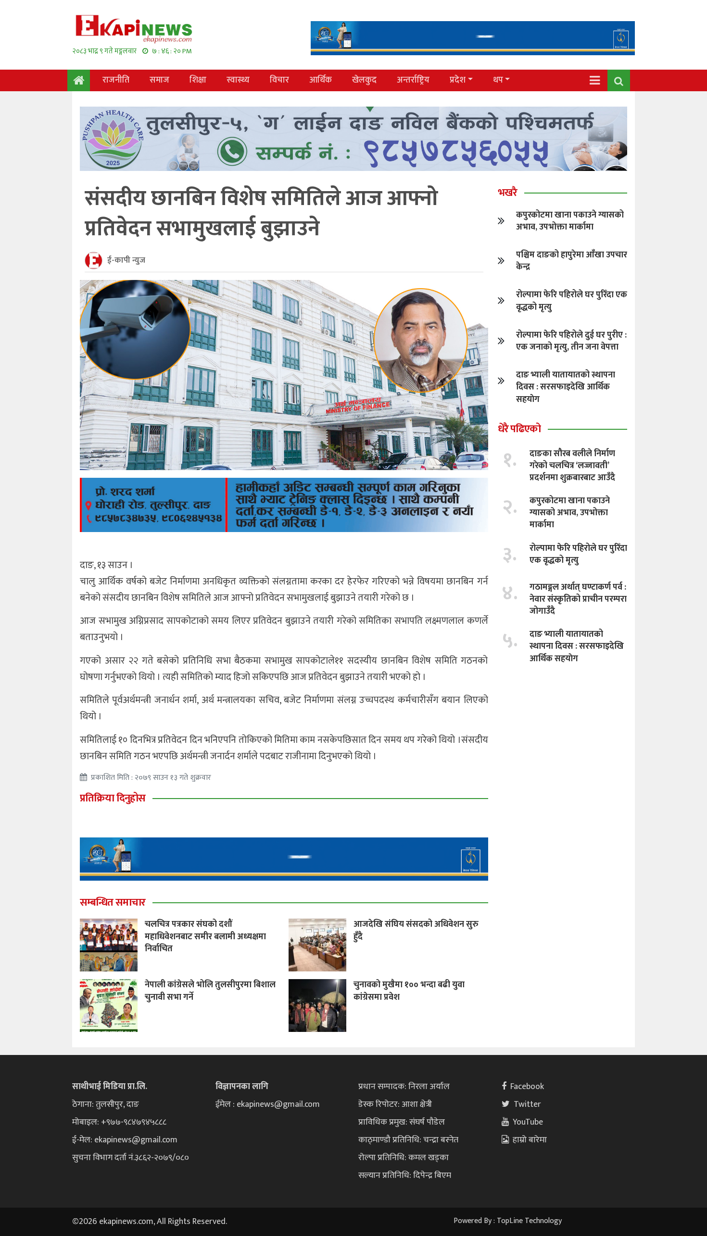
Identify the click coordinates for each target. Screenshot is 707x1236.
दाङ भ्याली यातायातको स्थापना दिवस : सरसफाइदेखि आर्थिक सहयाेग (565, 387)
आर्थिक (320, 80)
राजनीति (115, 80)
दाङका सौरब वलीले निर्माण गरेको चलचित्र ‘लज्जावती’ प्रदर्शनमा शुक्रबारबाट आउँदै (572, 466)
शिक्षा (197, 80)
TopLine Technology (529, 1220)
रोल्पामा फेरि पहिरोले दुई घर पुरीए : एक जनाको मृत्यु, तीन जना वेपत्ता (571, 341)
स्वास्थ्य (238, 80)
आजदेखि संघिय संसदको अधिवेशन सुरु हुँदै (416, 930)
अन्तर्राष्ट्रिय (413, 80)
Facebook (527, 1086)
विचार (279, 80)
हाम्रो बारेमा (530, 1140)
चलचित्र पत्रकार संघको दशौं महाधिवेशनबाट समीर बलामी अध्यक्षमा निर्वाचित (205, 936)
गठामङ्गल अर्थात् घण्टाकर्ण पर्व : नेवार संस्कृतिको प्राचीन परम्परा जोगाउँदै (578, 599)
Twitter (527, 1104)
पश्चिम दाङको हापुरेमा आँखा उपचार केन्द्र (571, 261)
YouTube (528, 1122)
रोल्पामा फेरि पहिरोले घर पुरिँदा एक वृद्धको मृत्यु (571, 301)
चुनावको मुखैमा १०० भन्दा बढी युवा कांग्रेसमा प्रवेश (409, 991)
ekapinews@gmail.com (135, 1140)
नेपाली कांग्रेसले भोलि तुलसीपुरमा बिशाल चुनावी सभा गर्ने (210, 991)
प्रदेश (458, 80)
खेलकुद (364, 80)
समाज (159, 80)
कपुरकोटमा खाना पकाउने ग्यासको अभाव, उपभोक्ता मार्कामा (570, 221)
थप (498, 80)
